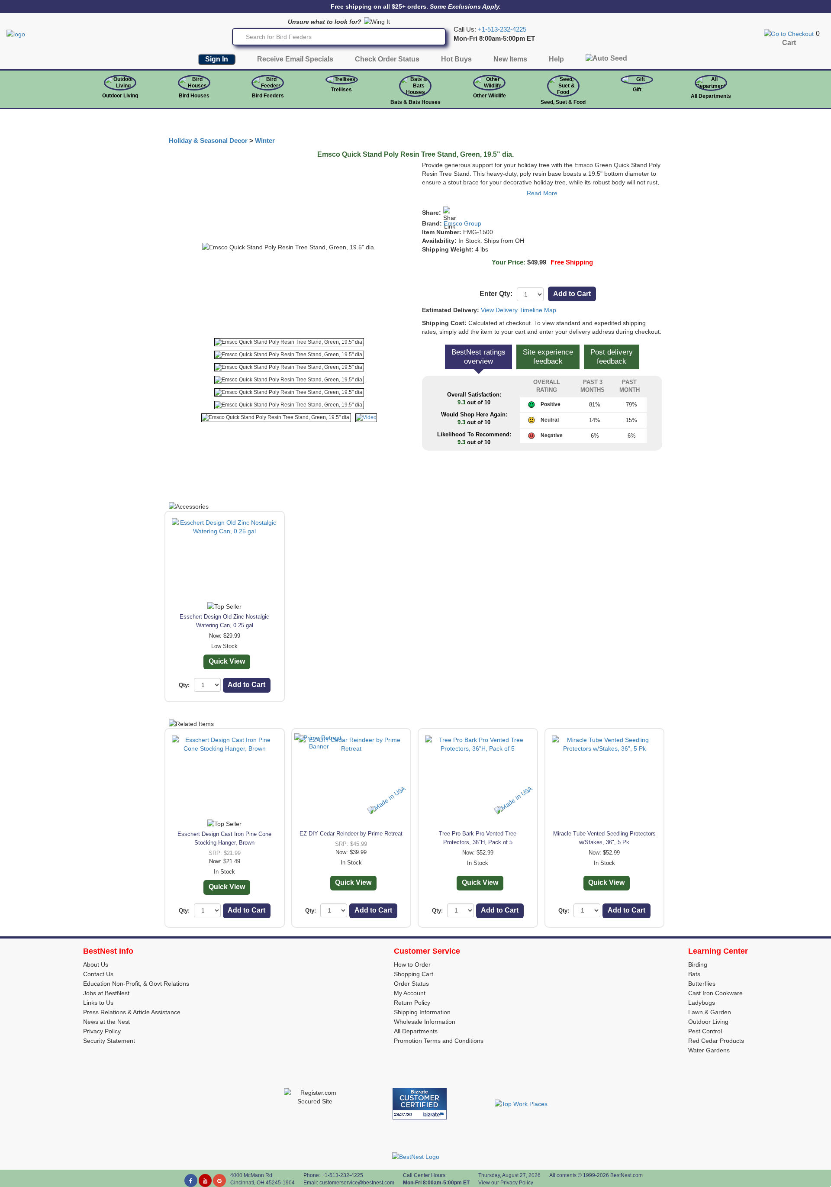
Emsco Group (462, 223)
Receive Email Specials (295, 59)
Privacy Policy (102, 1031)
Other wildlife (489, 96)
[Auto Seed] (606, 60)
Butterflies (701, 983)
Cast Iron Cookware (715, 993)
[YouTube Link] (205, 1180)
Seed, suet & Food (563, 102)
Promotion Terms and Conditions (438, 1040)
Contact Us (98, 974)
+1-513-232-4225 (502, 29)
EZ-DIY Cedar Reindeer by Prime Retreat (351, 833)
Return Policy (412, 1002)
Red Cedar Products (716, 1040)
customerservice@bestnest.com (356, 1183)
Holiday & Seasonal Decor (208, 140)
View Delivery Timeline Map (518, 309)
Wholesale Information (424, 1021)
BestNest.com (626, 1175)
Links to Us (98, 1002)
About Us (95, 964)
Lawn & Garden (709, 1012)
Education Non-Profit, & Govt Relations (136, 983)
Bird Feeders (268, 96)
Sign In (216, 59)
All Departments (711, 96)
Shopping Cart (413, 974)
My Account (409, 993)
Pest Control (705, 1031)
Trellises (341, 90)
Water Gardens (709, 1050)
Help (556, 59)
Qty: (184, 685)
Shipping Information (422, 1012)
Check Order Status (387, 59)
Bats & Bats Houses (415, 102)
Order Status (411, 983)
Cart (789, 42)
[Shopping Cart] (789, 33)
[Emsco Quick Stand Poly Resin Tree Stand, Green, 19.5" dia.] (289, 342)
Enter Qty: (496, 293)
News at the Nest (106, 1021)
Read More (542, 193)
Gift (637, 90)
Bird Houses (194, 96)
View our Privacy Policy (505, 1183)
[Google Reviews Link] (219, 1180)
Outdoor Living (120, 96)
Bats (694, 974)
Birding (697, 964)
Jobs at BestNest (106, 993)
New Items (510, 59)
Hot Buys (456, 59)
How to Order (412, 964)
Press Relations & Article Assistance (131, 1012)
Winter (265, 140)
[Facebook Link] (190, 1180)
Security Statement (109, 1040)
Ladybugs (701, 1002)
